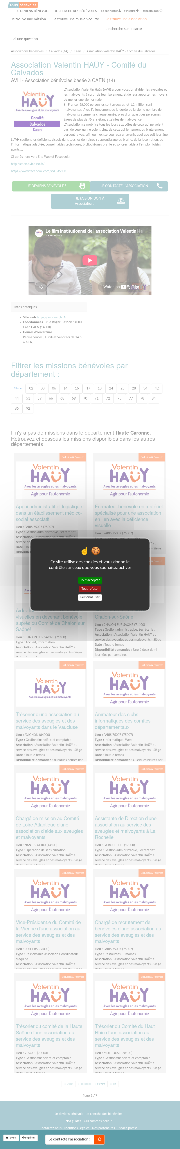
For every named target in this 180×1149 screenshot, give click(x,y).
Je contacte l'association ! (69, 1139)
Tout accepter (90, 580)
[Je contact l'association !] (99, 1140)
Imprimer (30, 1138)
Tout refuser (90, 589)
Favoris (12, 1138)
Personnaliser (90, 597)
